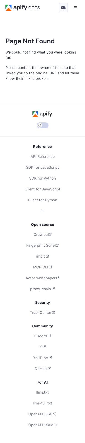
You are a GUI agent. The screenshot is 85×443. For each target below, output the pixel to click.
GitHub (40, 368)
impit (40, 256)
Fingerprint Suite (40, 245)
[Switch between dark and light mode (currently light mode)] (43, 125)
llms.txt (42, 392)
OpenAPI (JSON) (42, 414)
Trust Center (40, 312)
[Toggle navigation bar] (75, 8)
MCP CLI (40, 267)
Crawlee (41, 234)
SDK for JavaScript (42, 167)
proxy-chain (40, 289)
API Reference (43, 156)
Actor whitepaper (41, 278)
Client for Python (42, 200)
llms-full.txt (42, 403)
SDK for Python (42, 178)
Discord (40, 336)
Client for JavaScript (42, 189)
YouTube (40, 357)
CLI (42, 211)
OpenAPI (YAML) (42, 425)
